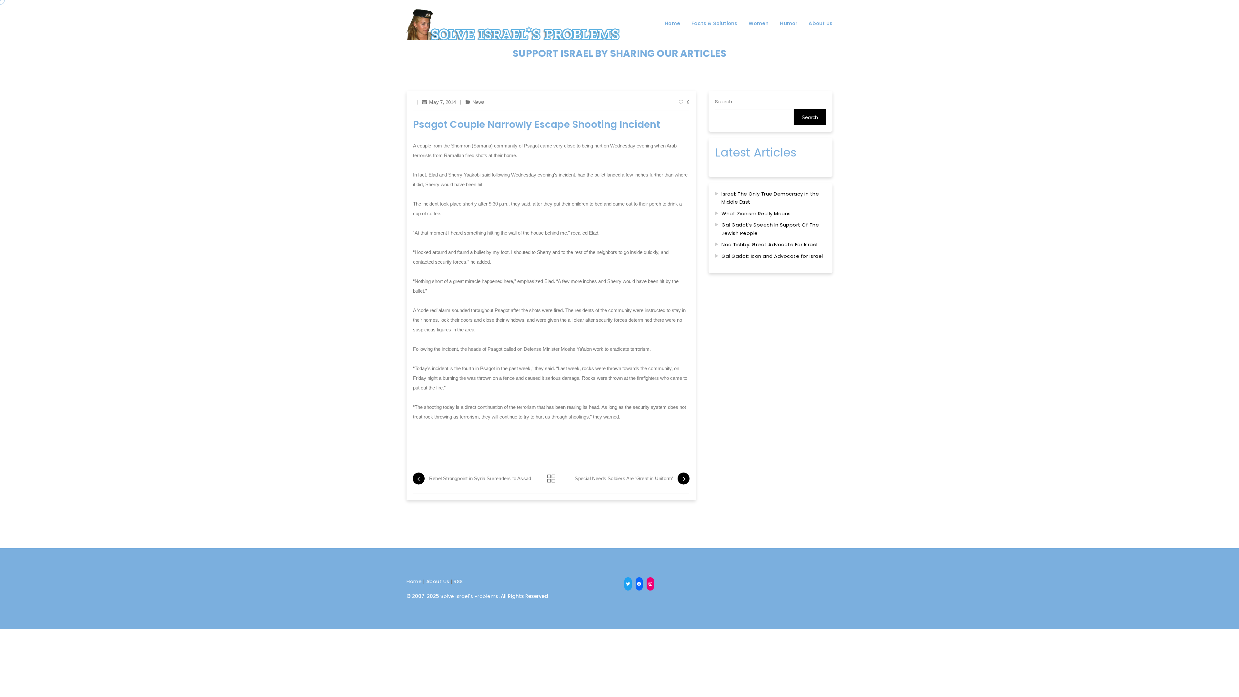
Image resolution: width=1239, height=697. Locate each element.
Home (414, 581)
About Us (437, 581)
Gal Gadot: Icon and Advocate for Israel (772, 256)
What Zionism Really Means (756, 213)
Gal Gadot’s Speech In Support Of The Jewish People (770, 229)
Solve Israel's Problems (469, 596)
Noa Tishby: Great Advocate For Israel (769, 244)
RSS (458, 581)
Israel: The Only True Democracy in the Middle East (770, 198)
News (478, 102)
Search (723, 101)
